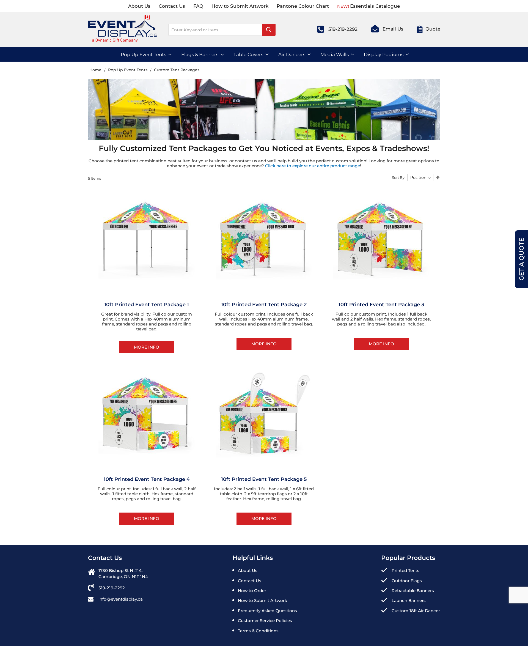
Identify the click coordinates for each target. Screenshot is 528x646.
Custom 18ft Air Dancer (416, 610)
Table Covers (248, 54)
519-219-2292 (343, 29)
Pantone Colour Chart (303, 6)
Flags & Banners (199, 54)
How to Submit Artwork (239, 6)
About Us (139, 6)
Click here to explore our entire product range (312, 165)
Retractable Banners (413, 590)
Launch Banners (409, 600)
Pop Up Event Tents (143, 54)
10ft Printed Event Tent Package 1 (146, 305)
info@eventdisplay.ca (120, 599)
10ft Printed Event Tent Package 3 (381, 305)
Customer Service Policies (265, 620)
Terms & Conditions (258, 630)
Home (96, 69)
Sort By (398, 177)
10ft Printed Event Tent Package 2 (264, 305)
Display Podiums (383, 54)
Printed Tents (405, 570)
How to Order (252, 590)
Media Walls (334, 54)
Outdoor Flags (407, 580)
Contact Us (172, 6)
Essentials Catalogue (375, 6)
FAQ (198, 6)
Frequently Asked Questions (267, 610)
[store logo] (122, 31)
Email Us (393, 29)
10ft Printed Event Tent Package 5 (264, 479)
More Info (146, 347)
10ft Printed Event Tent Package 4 (147, 479)
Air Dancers (291, 54)
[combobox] (222, 30)
